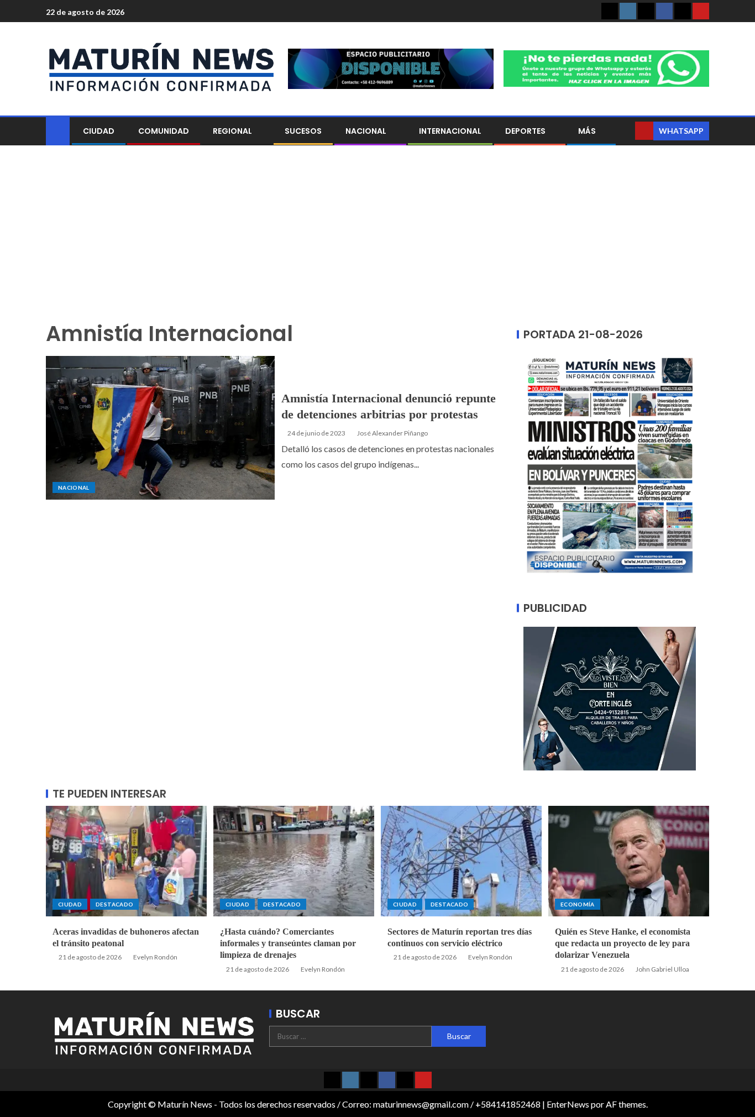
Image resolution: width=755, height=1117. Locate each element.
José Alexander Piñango (392, 433)
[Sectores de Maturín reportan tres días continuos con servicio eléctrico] (461, 861)
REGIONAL (232, 131)
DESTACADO (114, 904)
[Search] (625, 130)
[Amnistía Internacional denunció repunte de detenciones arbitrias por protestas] (160, 428)
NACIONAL (365, 131)
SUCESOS (303, 131)
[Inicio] (58, 130)
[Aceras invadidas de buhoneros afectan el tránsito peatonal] (126, 861)
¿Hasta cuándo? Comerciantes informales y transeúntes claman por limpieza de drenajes (288, 943)
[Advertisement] (377, 239)
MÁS (587, 131)
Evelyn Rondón (155, 957)
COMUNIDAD (163, 131)
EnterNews (568, 1104)
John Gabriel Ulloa (662, 969)
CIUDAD (98, 131)
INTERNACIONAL (450, 131)
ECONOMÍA (577, 904)
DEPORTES (525, 131)
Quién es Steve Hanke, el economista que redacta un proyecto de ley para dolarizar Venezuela (622, 943)
